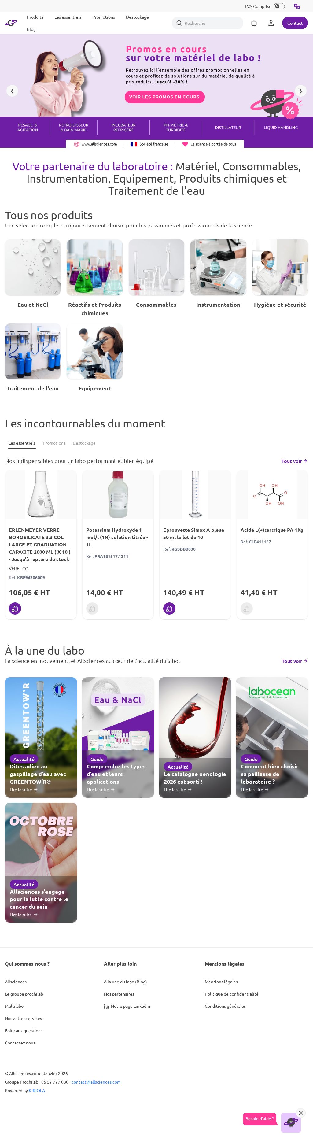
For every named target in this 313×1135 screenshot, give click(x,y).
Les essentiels (67, 17)
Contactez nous (20, 1042)
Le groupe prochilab (24, 993)
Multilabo (14, 1006)
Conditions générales (225, 1006)
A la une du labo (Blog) (125, 981)
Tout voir (292, 460)
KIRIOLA (37, 1090)
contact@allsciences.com (96, 1082)
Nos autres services (23, 1018)
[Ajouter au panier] (15, 608)
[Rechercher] (179, 23)
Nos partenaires (119, 993)
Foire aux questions (23, 1030)
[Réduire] (301, 1113)
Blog (31, 29)
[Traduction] (297, 6)
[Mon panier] (254, 23)
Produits (35, 17)
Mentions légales (221, 981)
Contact (295, 23)
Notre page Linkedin (130, 1006)
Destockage (137, 17)
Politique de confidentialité (232, 993)
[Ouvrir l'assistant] (291, 1123)
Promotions (103, 17)
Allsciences (16, 981)
